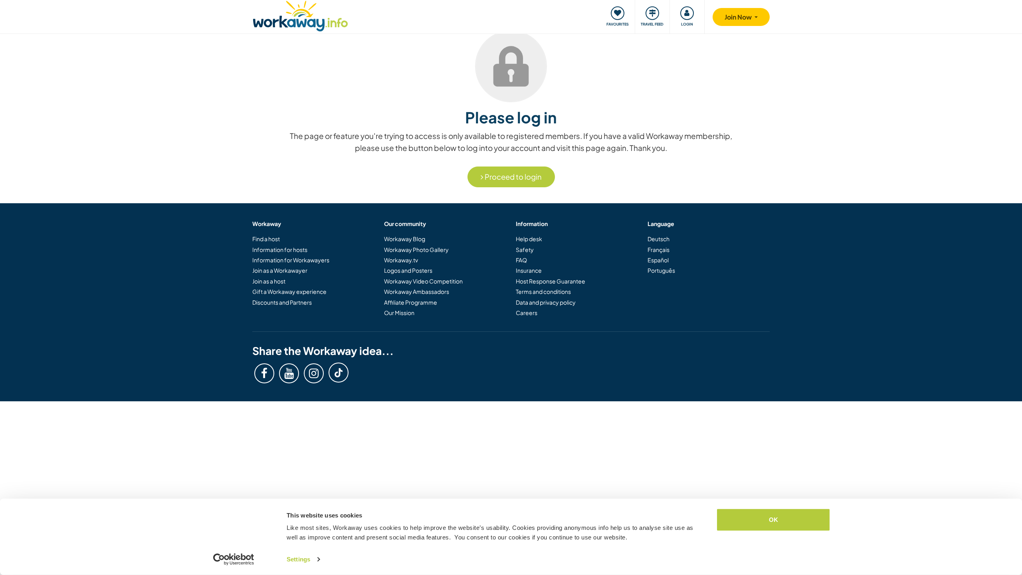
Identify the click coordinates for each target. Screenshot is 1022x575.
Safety (525, 249)
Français (658, 249)
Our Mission (399, 312)
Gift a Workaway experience (289, 291)
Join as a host (268, 281)
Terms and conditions (543, 291)
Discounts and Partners (282, 302)
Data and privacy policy (546, 302)
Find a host (266, 238)
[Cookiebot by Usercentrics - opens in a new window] (234, 559)
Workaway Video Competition (423, 281)
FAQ (521, 260)
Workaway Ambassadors (416, 291)
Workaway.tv (401, 260)
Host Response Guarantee (550, 281)
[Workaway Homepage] (300, 15)
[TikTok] (339, 373)
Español (658, 260)
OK (773, 519)
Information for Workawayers (290, 260)
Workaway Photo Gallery (416, 249)
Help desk (529, 238)
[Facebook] (264, 373)
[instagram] (314, 373)
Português (661, 270)
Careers (526, 312)
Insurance (529, 270)
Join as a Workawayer (279, 270)
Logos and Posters (408, 270)
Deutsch (658, 238)
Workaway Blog (404, 238)
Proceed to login (512, 176)
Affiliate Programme (410, 302)
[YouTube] (289, 373)
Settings (298, 559)
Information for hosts (279, 249)
